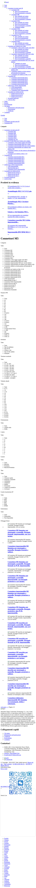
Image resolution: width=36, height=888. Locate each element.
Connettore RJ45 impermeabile (19, 90)
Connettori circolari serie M (15, 8)
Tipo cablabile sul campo (21, 16)
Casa (5, 5)
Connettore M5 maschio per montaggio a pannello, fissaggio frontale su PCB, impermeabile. (19, 640)
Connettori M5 (15, 10)
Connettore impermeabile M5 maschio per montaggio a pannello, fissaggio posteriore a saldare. (19, 671)
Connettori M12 (15, 21)
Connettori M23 (15, 41)
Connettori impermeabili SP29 (19, 84)
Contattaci (7, 112)
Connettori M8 (15, 14)
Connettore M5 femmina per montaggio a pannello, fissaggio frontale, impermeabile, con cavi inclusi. (19, 533)
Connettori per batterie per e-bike (17, 46)
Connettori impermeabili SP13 (19, 79)
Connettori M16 (15, 29)
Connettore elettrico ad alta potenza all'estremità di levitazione (21, 72)
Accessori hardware (13, 98)
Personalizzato (8, 104)
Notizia (6, 103)
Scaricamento (11, 109)
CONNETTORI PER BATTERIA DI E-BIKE (17, 141)
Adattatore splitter (19, 27)
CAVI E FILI (11, 100)
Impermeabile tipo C (16, 88)
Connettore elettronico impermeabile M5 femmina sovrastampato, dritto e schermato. (17, 701)
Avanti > (4, 707)
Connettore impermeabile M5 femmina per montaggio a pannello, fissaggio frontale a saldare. (18, 549)
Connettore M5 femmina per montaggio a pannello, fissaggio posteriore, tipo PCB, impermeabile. (19, 610)
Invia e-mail (4, 769)
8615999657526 (5, 786)
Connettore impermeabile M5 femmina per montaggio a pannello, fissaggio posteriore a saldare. (19, 594)
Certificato (10, 111)
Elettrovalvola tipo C (17, 96)
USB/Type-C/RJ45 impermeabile (17, 85)
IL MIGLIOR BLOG (19, 764)
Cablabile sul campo (20, 63)
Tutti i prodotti (8, 764)
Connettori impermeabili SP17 (19, 81)
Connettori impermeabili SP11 (19, 77)
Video (6, 101)
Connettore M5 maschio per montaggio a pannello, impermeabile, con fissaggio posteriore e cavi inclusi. (18, 655)
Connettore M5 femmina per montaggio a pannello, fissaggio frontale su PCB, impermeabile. (19, 564)
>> (7, 707)
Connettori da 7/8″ (16, 35)
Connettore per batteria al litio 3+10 (21, 74)
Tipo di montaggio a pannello (23, 13)
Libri (5, 6)
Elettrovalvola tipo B (17, 95)
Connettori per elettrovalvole (15, 92)
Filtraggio (3, 521)
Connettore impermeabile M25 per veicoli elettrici (21, 146)
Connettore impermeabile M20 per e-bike (22, 54)
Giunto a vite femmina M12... (18, 212)
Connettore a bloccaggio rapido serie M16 (22, 47)
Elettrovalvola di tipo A (17, 93)
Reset (7, 521)
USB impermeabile (16, 87)
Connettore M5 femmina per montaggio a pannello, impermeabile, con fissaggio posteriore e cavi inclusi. (18, 578)
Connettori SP (11, 76)
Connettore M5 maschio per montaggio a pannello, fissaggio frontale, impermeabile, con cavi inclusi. (19, 626)
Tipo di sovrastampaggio (21, 11)
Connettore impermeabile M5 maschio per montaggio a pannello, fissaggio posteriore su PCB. (19, 686)
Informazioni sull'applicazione (16, 107)
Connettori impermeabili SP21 (19, 82)
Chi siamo (7, 106)
